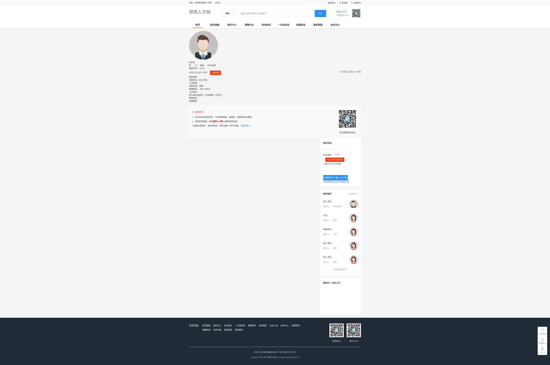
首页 (197, 25)
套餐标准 (206, 330)
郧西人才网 (200, 12)
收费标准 (300, 25)
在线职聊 (215, 73)
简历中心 (232, 25)
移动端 (344, 3)
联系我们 (239, 330)
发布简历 (263, 325)
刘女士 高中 (330, 262)
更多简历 (353, 194)
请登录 (217, 3)
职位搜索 (214, 25)
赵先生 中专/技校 (332, 206)
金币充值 (217, 330)
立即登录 (218, 95)
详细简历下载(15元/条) (335, 177)
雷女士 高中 (330, 248)
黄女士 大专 (330, 234)
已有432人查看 (354, 72)
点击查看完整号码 (335, 160)
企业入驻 (274, 325)
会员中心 (335, 25)
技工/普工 (327, 201)
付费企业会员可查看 (198, 72)
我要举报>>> (246, 126)
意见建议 (228, 330)
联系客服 (318, 25)
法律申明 (295, 325)
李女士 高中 (330, 220)
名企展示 (228, 325)
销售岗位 (327, 229)
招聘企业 (249, 25)
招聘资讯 (252, 325)
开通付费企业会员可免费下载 (336, 182)
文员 (325, 215)
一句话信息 (283, 25)
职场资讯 (266, 25)
